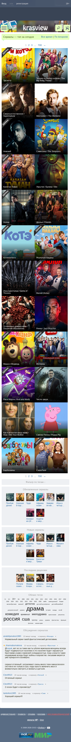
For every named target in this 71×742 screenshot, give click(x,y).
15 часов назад (20, 675)
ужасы (41, 620)
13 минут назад (29, 636)
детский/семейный (57, 604)
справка (31, 714)
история (48, 610)
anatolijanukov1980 (12, 636)
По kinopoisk (61, 36)
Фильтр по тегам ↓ (35, 482)
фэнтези (30, 623)
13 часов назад (30, 645)
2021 (17, 601)
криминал (25, 614)
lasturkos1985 (9, 693)
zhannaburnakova (12, 645)
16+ (14, 599)
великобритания (11, 604)
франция (63, 620)
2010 (27, 599)
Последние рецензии (35, 570)
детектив (30, 603)
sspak (9, 648)
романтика (61, 614)
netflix (45, 601)
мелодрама (39, 614)
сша (26, 619)
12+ (9, 599)
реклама (41, 714)
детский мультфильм (43, 604)
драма (35, 608)
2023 (26, 601)
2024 (30, 601)
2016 (55, 599)
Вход (4, 3)
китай (60, 610)
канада (55, 610)
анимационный (53, 601)
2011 (32, 599)
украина (47, 620)
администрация (8, 714)
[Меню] (4, 28)
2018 (64, 599)
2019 (7, 601)
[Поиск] (58, 28)
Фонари (50, 636)
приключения (52, 614)
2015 (50, 599)
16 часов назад (20, 684)
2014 (46, 599)
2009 (23, 599)
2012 (37, 599)
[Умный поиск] (67, 28)
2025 (35, 601)
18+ (67, 3)
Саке (44, 693)
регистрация (22, 3)
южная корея (39, 623)
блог (42, 720)
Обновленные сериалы (35, 489)
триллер (34, 620)
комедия (12, 614)
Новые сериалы (35, 530)
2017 (60, 599)
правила (22, 714)
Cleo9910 (7, 675)
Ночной (41, 675)
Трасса (40, 684)
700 (40, 45)
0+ (5, 599)
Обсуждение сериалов (35, 630)
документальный (13, 610)
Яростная (51, 645)
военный (20, 604)
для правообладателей (58, 714)
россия (11, 619)
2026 (40, 601)
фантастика (55, 620)
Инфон (41, 728)
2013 (41, 599)
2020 (12, 601)
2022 (21, 601)
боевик (61, 601)
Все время (47, 36)
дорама (22, 610)
